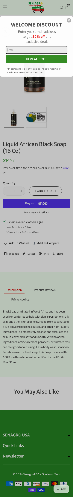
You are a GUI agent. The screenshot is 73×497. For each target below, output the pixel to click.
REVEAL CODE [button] (36, 59)
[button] (69, 20)
